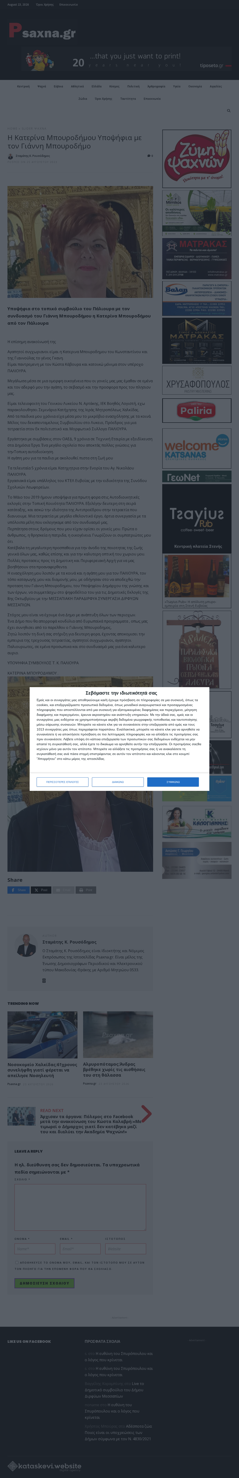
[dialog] (119, 739)
